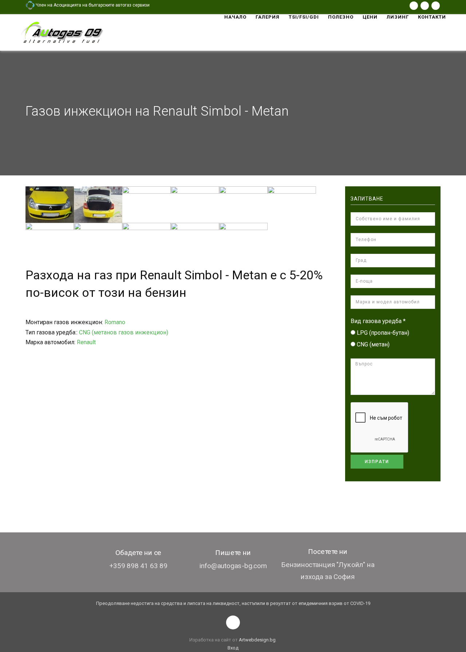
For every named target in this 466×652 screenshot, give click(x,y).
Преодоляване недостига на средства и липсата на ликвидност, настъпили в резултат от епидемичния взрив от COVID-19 (233, 603)
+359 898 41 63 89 (138, 566)
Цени (370, 17)
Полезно (341, 17)
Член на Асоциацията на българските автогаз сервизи (92, 5)
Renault (86, 342)
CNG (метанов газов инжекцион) (123, 332)
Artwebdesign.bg (257, 640)
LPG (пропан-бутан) (383, 332)
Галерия (268, 17)
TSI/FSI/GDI (304, 17)
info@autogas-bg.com (233, 566)
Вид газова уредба (378, 321)
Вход (233, 648)
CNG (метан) (373, 344)
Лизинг (398, 17)
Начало (235, 17)
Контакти (432, 17)
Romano (114, 322)
